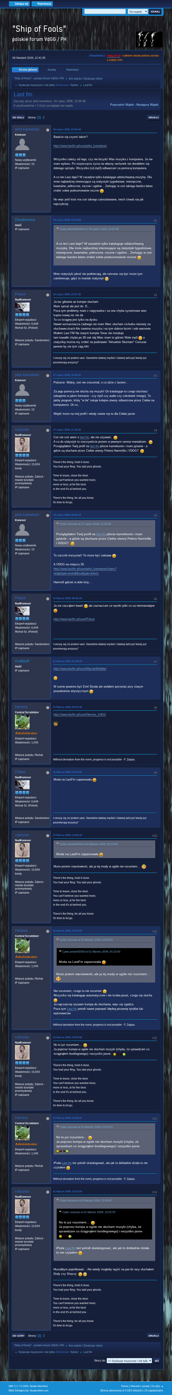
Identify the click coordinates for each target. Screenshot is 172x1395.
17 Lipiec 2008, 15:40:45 (67, 375)
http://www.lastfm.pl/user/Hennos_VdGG (80, 714)
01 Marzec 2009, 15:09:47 (67, 1118)
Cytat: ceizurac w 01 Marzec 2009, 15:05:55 (86, 1127)
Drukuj (153, 117)
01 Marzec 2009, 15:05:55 (67, 1037)
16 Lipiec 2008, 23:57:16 (67, 294)
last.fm (84, 437)
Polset (20, 294)
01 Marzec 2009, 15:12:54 (67, 1191)
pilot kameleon (27, 129)
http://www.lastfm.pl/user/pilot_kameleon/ (80, 145)
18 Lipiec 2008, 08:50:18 (67, 514)
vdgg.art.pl (113, 55)
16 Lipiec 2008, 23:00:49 (67, 129)
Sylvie (74, 85)
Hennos (21, 707)
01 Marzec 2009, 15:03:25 (67, 930)
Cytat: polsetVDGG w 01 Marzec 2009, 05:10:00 (89, 844)
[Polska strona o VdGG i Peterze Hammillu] (17, 750)
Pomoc (125, 1386)
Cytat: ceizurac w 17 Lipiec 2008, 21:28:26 (85, 524)
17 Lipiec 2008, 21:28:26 (67, 429)
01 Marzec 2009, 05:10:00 (67, 772)
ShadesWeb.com (39, 1390)
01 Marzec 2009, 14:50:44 (67, 835)
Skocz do (99, 1360)
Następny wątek (147, 104)
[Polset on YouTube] (17, 336)
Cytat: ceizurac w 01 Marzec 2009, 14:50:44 (86, 939)
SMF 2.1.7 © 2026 (18, 1386)
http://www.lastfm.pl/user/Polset (74, 619)
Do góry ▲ (157, 1386)
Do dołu (18, 117)
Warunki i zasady (140, 1386)
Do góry (18, 1335)
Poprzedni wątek (122, 104)
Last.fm (72, 1008)
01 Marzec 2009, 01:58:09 (67, 661)
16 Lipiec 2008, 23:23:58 (67, 220)
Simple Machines (39, 1386)
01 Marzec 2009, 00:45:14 (67, 598)
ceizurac (22, 429)
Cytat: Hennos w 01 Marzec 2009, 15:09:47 (86, 1200)
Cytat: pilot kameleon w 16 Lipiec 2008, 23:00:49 (89, 229)
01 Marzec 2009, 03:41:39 (67, 707)
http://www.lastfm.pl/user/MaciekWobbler (80, 668)
